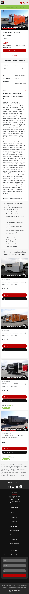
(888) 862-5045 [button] (16, 502)
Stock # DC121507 (6, 280)
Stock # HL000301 (6, 330)
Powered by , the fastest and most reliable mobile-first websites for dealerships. (14, 586)
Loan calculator (14, 535)
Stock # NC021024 (6, 433)
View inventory (14, 513)
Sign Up (14, 575)
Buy (7, 295)
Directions (14, 521)
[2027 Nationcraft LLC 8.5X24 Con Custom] (14, 421)
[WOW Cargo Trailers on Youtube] (13, 486)
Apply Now (6, 407)
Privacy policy (14, 539)
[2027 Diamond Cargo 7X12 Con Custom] (14, 370)
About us (14, 517)
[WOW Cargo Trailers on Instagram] (16, 486)
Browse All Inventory (14, 50)
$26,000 (5, 442)
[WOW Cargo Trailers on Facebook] (9, 486)
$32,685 (5, 340)
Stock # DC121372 (6, 381)
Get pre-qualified (14, 530)
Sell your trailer (14, 526)
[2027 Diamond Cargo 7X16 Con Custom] (14, 268)
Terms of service (14, 543)
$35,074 (5, 289)
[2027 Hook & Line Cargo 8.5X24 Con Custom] (14, 319)
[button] (24, 2)
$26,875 (5, 391)
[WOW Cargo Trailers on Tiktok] (20, 486)
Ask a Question (9, 298)
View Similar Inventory (14, 55)
